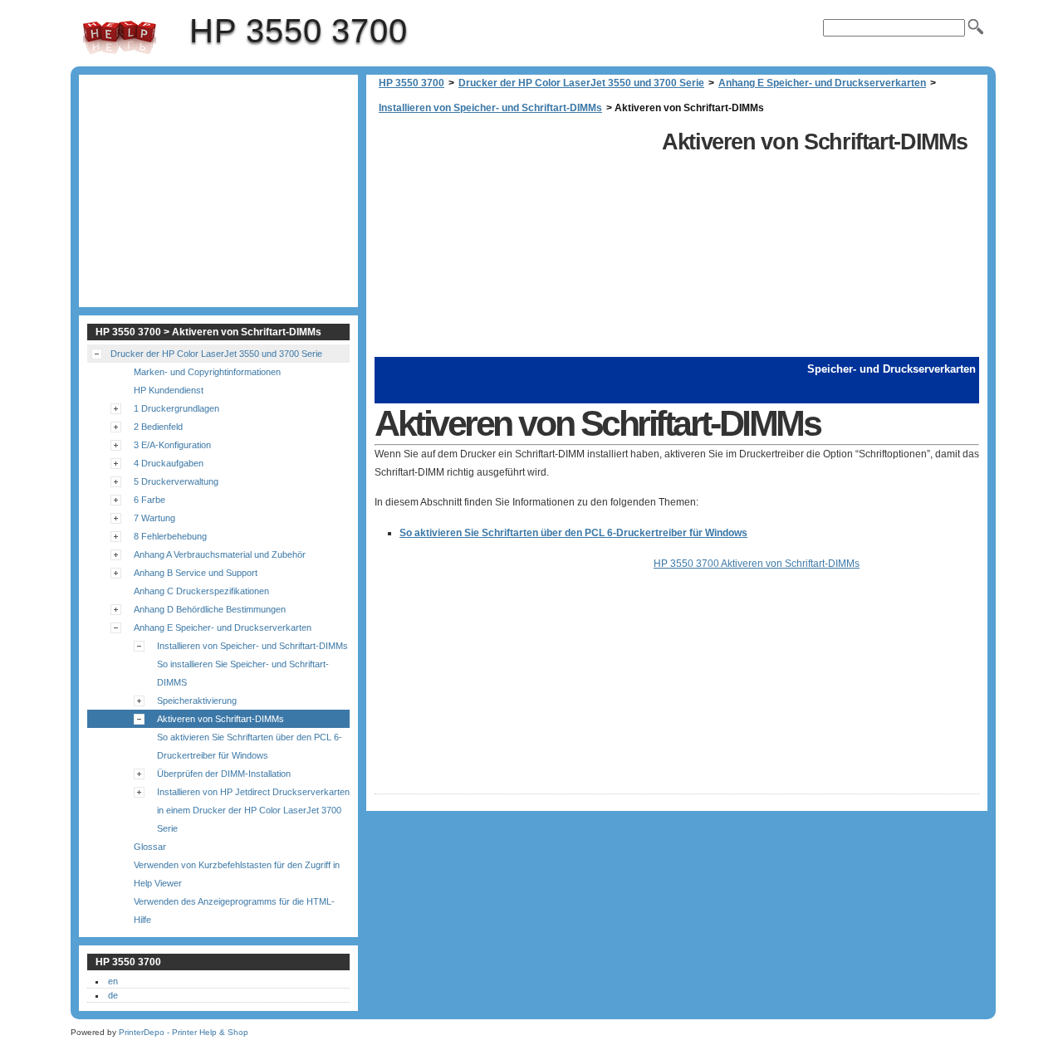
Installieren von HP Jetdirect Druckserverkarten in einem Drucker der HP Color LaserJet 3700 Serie (253, 810)
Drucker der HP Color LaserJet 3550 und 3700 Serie (581, 83)
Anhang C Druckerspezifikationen (201, 591)
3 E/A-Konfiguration (172, 445)
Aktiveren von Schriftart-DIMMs (220, 719)
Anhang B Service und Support (195, 573)
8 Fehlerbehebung (170, 536)
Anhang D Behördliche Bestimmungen (210, 609)
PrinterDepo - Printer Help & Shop (183, 1032)
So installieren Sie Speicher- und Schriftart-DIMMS (243, 673)
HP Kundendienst (168, 390)
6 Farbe (149, 500)
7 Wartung (154, 518)
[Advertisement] (514, 241)
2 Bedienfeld (158, 427)
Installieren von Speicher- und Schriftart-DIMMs (490, 108)
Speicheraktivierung (197, 701)
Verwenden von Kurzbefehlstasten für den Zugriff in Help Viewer (237, 874)
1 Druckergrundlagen (176, 408)
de (113, 995)
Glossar (150, 847)
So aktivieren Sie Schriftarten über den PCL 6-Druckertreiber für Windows (573, 533)
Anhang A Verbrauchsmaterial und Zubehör (220, 554)
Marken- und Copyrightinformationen (207, 372)
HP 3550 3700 (119, 37)
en (113, 981)
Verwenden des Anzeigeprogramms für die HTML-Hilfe (234, 910)
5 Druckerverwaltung (176, 481)
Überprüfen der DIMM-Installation (224, 774)
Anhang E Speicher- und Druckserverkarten (822, 83)
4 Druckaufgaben (168, 463)
